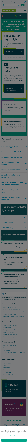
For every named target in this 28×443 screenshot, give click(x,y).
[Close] (26, 428)
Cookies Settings (14, 435)
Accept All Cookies (14, 440)
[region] (14, 434)
